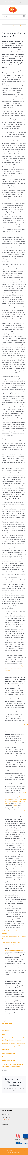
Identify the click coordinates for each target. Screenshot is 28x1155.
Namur (15, 805)
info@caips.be (20, 2)
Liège (23, 801)
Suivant (22, 26)
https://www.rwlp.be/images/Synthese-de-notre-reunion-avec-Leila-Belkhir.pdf (16, 668)
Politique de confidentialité (14, 1152)
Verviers (7, 803)
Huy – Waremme (16, 801)
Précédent (16, 26)
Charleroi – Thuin (17, 799)
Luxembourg (21, 810)
